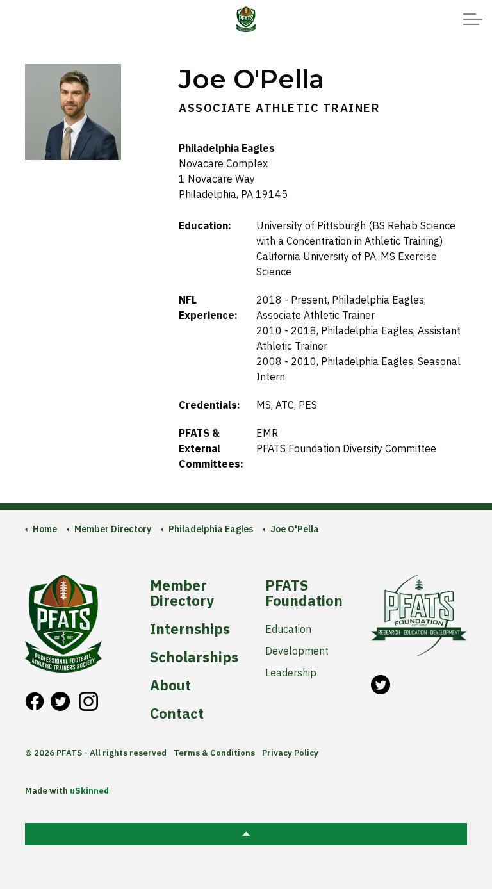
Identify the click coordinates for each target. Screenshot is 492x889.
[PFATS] (246, 19)
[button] (246, 834)
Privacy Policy (290, 752)
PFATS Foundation (304, 593)
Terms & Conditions (214, 752)
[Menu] (473, 19)
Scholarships (193, 657)
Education (288, 629)
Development (297, 650)
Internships (190, 629)
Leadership (290, 672)
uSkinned (89, 790)
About (170, 685)
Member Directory (182, 593)
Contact (177, 713)
